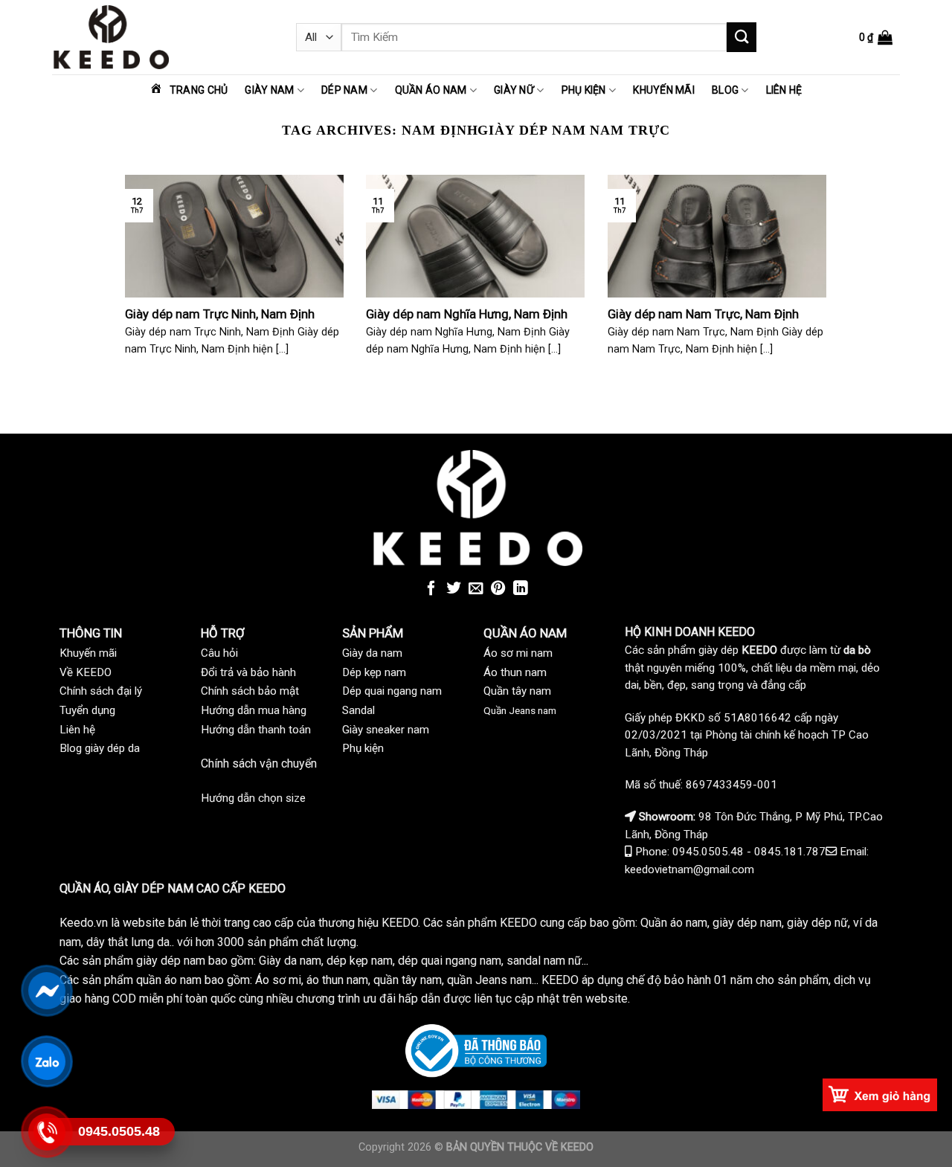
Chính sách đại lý (101, 691)
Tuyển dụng (87, 710)
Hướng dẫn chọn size (253, 798)
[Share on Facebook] (431, 589)
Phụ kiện (584, 90)
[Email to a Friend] (476, 589)
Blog (725, 90)
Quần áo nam (431, 90)
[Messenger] (46, 991)
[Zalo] (46, 1061)
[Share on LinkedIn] (520, 589)
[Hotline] (46, 1132)
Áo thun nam (515, 672)
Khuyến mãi (664, 90)
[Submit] (741, 36)
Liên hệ (784, 90)
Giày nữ (514, 90)
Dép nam (344, 90)
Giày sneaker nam (385, 729)
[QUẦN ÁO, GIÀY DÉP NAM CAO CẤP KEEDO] (163, 37)
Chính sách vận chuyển (259, 763)
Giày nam (269, 90)
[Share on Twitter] (453, 589)
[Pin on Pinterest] (498, 589)
